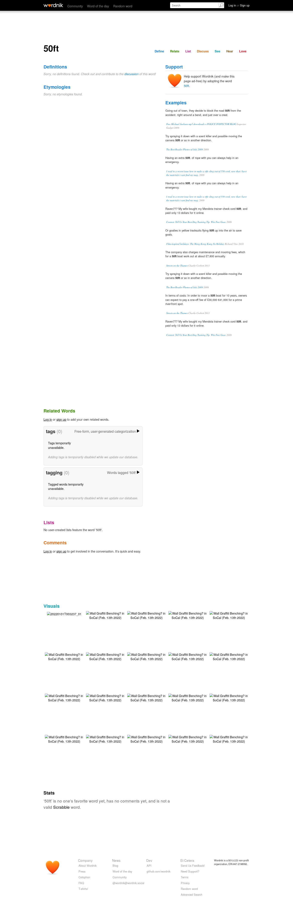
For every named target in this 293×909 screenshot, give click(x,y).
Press (82, 871)
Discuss (203, 51)
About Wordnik (88, 865)
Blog (115, 865)
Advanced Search (191, 894)
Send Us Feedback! (193, 865)
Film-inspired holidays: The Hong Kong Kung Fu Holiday (195, 243)
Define (159, 51)
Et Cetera (187, 860)
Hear (229, 51)
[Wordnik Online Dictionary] (53, 5)
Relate (174, 51)
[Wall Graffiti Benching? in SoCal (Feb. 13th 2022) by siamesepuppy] (105, 615)
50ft (186, 85)
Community (75, 6)
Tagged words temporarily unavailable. (65, 486)
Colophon (84, 877)
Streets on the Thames (177, 265)
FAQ (81, 883)
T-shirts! (83, 889)
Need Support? (190, 871)
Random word (122, 6)
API (149, 865)
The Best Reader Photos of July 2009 (184, 149)
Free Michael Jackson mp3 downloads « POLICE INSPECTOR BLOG (201, 124)
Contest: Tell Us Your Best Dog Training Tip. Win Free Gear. (196, 222)
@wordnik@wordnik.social (128, 883)
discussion (131, 74)
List (188, 51)
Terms (184, 877)
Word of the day (98, 6)
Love (242, 51)
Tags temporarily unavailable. (59, 445)
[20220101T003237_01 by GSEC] (64, 613)
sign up (61, 419)
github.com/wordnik (158, 871)
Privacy (185, 883)
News (116, 860)
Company (85, 860)
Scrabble (61, 807)
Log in (48, 419)
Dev (149, 860)
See (217, 51)
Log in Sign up (238, 5)
